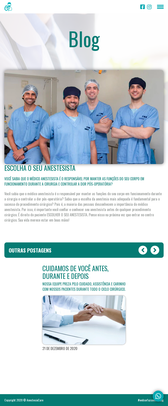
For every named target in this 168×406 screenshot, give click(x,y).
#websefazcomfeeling (151, 400)
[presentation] (142, 250)
